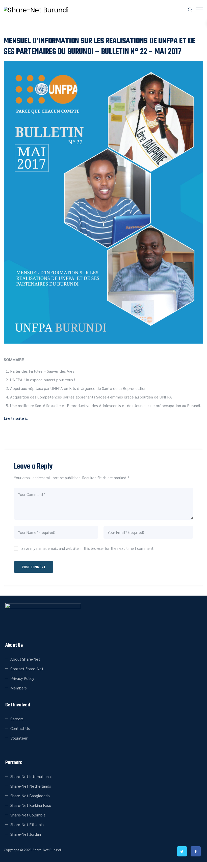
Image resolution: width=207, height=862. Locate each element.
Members (18, 687)
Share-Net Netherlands (30, 786)
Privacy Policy (22, 678)
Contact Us (20, 728)
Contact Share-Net (26, 668)
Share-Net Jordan (25, 834)
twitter (182, 851)
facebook (196, 851)
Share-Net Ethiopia (27, 824)
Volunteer (19, 738)
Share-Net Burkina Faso (30, 805)
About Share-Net (25, 659)
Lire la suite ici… (18, 418)
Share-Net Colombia (27, 814)
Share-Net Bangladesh (30, 795)
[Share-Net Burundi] (36, 10)
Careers (16, 718)
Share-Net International (31, 776)
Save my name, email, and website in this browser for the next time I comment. (87, 548)
